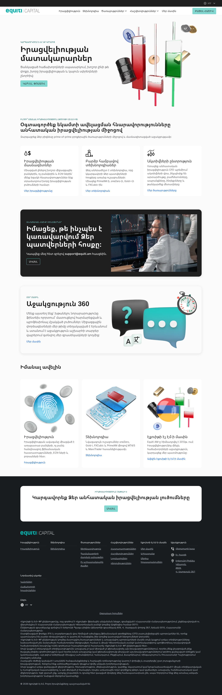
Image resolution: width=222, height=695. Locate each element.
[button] (210, 3)
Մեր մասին (169, 11)
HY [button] (26, 605)
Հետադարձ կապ (185, 548)
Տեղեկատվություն (90, 548)
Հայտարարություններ (123, 548)
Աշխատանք (148, 553)
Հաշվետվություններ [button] (143, 11)
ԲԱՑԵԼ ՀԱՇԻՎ (204, 11)
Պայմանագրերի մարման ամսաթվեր (91, 555)
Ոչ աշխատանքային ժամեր (91, 564)
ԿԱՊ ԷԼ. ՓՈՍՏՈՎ (34, 83)
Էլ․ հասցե (181, 555)
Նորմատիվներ (119, 558)
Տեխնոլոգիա (91, 11)
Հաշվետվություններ (122, 553)
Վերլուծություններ (121, 563)
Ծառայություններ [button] (112, 11)
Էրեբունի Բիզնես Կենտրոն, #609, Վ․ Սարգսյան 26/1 (185, 566)
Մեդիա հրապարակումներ (151, 560)
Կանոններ (26, 582)
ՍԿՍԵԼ (33, 261)
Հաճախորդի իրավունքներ (28, 588)
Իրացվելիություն (69, 11)
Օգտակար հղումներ (111, 613)
